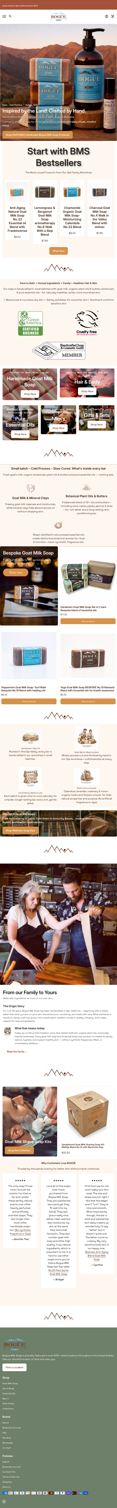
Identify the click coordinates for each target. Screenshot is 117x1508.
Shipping (7, 1482)
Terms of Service (10, 1476)
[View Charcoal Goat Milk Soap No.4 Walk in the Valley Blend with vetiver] (68, 192)
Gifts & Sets (8, 1403)
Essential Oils (8, 1393)
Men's (5, 1398)
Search (6, 1461)
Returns (6, 1487)
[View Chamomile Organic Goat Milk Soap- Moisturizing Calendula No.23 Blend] (41, 192)
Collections (8, 1408)
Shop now (15, 572)
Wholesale (7, 1442)
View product (88, 621)
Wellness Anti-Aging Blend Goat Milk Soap (58, 1255)
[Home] (58, 16)
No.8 (100, 1211)
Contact (6, 1447)
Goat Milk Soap (10, 1383)
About (5, 1422)
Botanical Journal (11, 1427)
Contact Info (9, 1471)
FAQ (4, 1432)
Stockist (6, 1437)
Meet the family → (17, 1051)
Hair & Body (8, 1388)
